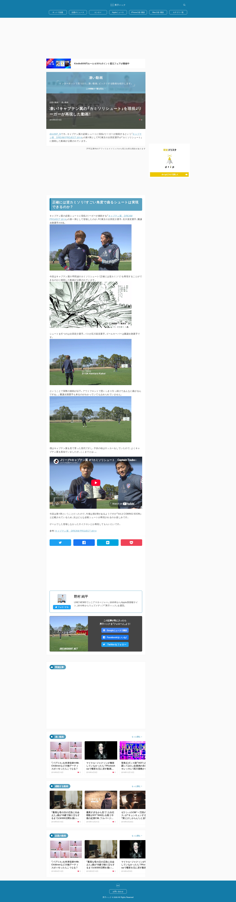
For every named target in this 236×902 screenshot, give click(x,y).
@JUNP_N (55, 133)
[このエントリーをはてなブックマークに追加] (108, 542)
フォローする (63, 607)
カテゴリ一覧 (178, 12)
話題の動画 (54, 102)
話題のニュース (78, 12)
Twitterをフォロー (116, 644)
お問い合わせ (118, 891)
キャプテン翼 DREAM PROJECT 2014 (75, 530)
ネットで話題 (57, 12)
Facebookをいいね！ (117, 637)
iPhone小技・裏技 (138, 12)
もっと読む (136, 736)
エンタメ (97, 12)
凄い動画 (64, 102)
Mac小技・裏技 (158, 12)
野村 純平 (81, 596)
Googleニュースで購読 (117, 630)
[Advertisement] (118, 38)
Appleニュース (118, 12)
